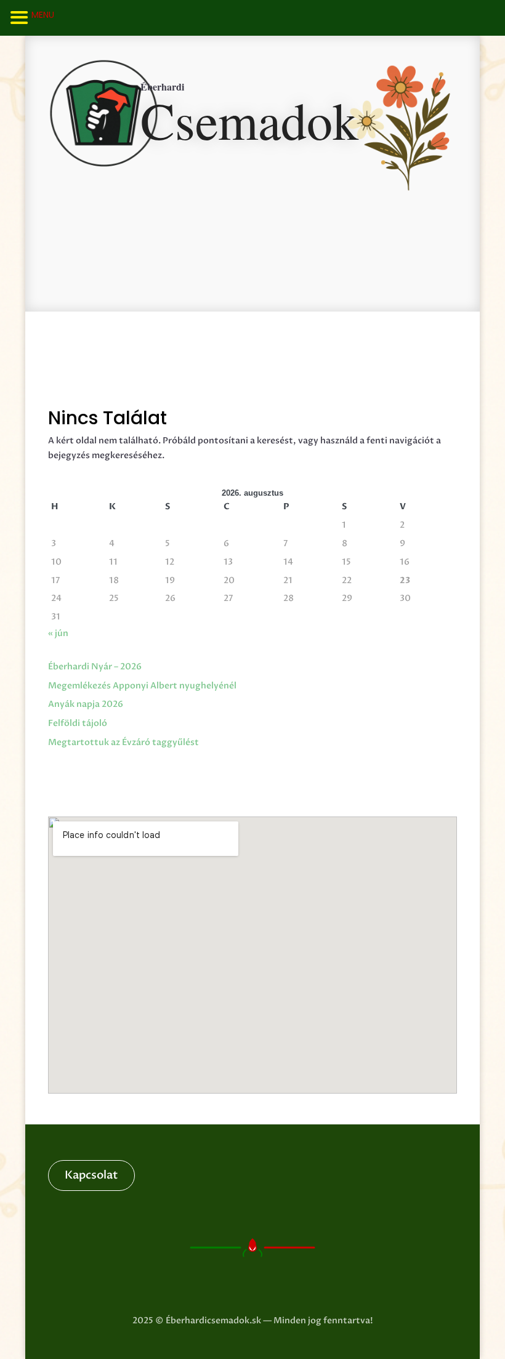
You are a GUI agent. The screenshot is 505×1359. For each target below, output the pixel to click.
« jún (58, 633)
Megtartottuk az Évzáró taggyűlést (123, 742)
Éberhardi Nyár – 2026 (95, 666)
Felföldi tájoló (77, 723)
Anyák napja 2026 (85, 704)
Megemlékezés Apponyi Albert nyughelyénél (142, 686)
